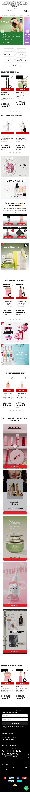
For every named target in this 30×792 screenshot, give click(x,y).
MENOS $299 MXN (8, 60)
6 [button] (16, 152)
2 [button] (10, 152)
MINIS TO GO (20, 55)
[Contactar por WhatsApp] (26, 788)
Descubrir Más (8, 224)
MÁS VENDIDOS (20, 60)
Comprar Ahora (15, 466)
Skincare (12, 15)
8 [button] (19, 152)
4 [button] (13, 152)
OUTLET (8, 50)
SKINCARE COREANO (14, 65)
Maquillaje (4, 15)
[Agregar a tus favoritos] (12, 77)
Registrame (15, 723)
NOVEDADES (7, 54)
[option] (11, 31)
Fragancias (20, 15)
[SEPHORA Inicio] (9, 10)
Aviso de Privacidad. (20, 727)
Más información (15, 6)
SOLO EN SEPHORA (20, 50)
